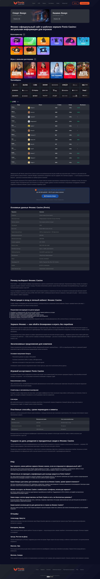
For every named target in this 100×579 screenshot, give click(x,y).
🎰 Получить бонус (50, 196)
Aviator (57, 3)
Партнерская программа (68, 569)
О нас (37, 569)
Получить (16, 18)
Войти (75, 3)
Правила (42, 569)
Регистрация (85, 3)
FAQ (77, 569)
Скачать (82, 569)
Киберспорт (64, 3)
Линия (33, 3)
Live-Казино (51, 3)
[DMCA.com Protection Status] (50, 577)
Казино (44, 3)
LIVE (39, 3)
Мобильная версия (57, 569)
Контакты (49, 569)
